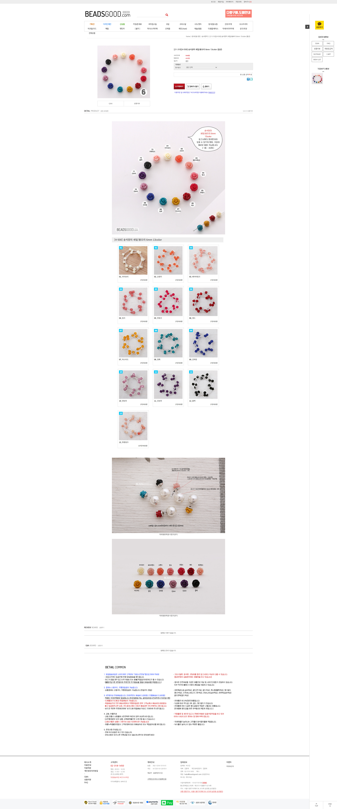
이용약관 (87, 768)
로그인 (213, 2)
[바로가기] (211, 92)
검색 (166, 15)
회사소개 (87, 762)
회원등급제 (329, 49)
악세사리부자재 (228, 29)
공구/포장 (243, 29)
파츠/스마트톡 (152, 29)
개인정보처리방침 (91, 771)
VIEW (204, 782)
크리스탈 (183, 24)
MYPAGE (317, 54)
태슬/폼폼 (198, 29)
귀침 (167, 24)
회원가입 (221, 2)
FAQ (328, 43)
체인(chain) (183, 29)
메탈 (107, 29)
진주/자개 (228, 24)
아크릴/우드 (92, 29)
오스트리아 (243, 24)
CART (328, 54)
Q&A (317, 43)
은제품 (167, 29)
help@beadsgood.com (192, 774)
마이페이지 (229, 2)
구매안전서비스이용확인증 (156, 779)
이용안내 (87, 765)
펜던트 (122, 29)
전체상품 (92, 33)
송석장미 (205, 36)
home (188, 36)
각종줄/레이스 (213, 29)
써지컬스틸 (152, 24)
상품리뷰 (317, 49)
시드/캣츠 (198, 24)
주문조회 (238, 2)
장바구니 (248, 2)
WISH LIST (317, 59)
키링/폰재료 (137, 24)
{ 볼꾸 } (137, 29)
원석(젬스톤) (213, 24)
